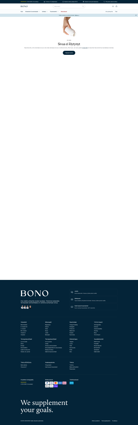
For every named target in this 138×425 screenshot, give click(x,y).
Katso (77, 15)
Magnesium (47, 324)
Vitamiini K (23, 332)
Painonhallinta (24, 347)
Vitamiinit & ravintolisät (31, 11)
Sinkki (46, 328)
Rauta (46, 330)
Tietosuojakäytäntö (105, 420)
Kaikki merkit (97, 351)
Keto (71, 351)
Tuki (116, 11)
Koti (22, 11)
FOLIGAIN (96, 343)
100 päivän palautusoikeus (111, 1)
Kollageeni (72, 326)
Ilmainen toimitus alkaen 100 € (71, 1)
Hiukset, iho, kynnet (25, 351)
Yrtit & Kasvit (98, 322)
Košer (71, 349)
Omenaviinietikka (98, 328)
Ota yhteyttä (109, 11)
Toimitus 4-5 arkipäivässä (51, 1)
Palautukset (72, 369)
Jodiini (46, 332)
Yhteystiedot (48, 365)
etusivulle (85, 48)
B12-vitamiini (24, 330)
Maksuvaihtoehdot (74, 367)
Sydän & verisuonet (25, 349)
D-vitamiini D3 (24, 326)
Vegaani (71, 341)
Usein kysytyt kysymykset (51, 367)
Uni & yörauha (48, 341)
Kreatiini (71, 332)
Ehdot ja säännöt (96, 420)
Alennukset (64, 11)
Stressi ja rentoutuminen (51, 345)
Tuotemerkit (53, 11)
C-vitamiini (23, 328)
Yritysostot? (24, 367)
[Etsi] (83, 6)
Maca (95, 332)
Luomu (71, 343)
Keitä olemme (24, 365)
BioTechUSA (97, 347)
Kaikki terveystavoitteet (51, 351)
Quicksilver (96, 349)
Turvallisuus (114, 420)
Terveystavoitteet (26, 339)
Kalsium (47, 326)
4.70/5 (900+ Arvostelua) (32, 1)
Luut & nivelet (24, 341)
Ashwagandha (97, 324)
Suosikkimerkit (98, 339)
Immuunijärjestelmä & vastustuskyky (53, 347)
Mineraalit (48, 322)
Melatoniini (72, 330)
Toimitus (72, 365)
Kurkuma (96, 326)
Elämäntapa (73, 339)
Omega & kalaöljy (74, 324)
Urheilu (44, 11)
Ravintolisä (73, 322)
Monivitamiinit (24, 324)
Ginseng (96, 330)
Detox (22, 343)
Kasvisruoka (72, 347)
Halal (71, 345)
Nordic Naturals (97, 345)
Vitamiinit (24, 322)
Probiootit (72, 328)
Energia (22, 345)
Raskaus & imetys (49, 349)
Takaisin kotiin (69, 53)
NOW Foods (97, 341)
